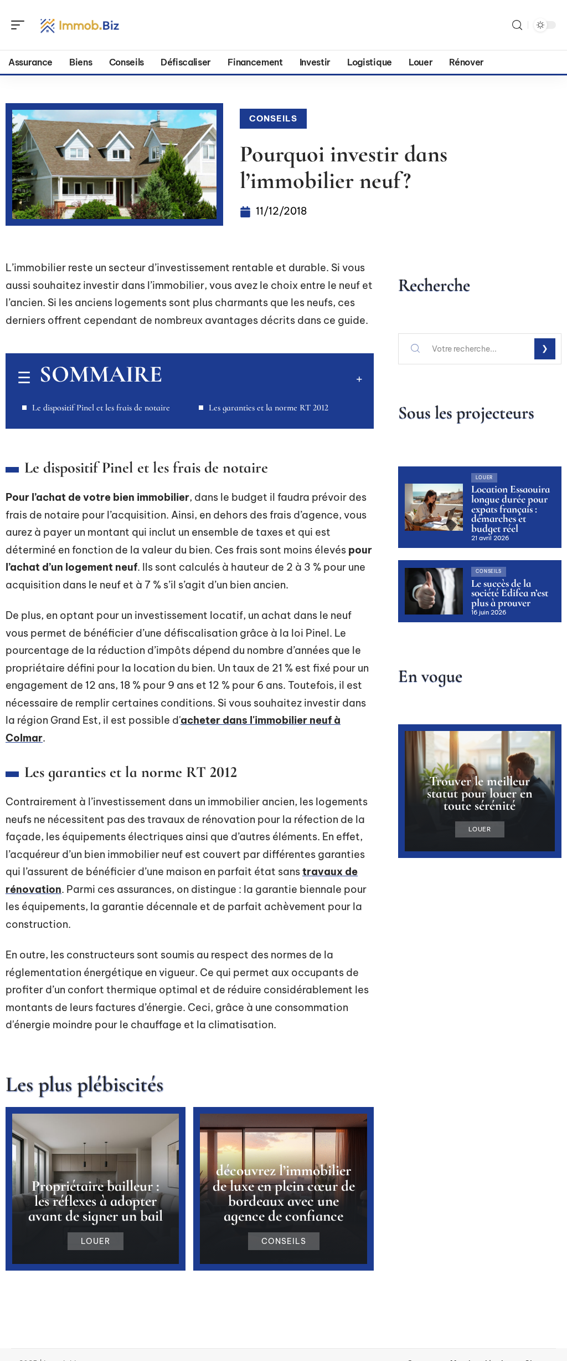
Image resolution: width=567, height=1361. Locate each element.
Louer (95, 1241)
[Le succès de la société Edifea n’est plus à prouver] (434, 591)
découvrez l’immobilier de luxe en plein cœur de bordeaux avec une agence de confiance (284, 1193)
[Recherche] (517, 25)
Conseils (273, 118)
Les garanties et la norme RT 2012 (268, 407)
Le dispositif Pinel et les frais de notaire (101, 407)
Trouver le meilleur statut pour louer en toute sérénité (480, 793)
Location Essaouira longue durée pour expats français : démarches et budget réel (510, 509)
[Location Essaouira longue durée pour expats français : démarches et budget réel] (434, 507)
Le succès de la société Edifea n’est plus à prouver (509, 593)
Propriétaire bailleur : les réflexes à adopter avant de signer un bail (95, 1201)
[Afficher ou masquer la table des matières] (262, 378)
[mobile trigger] (20, 25)
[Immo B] (80, 25)
